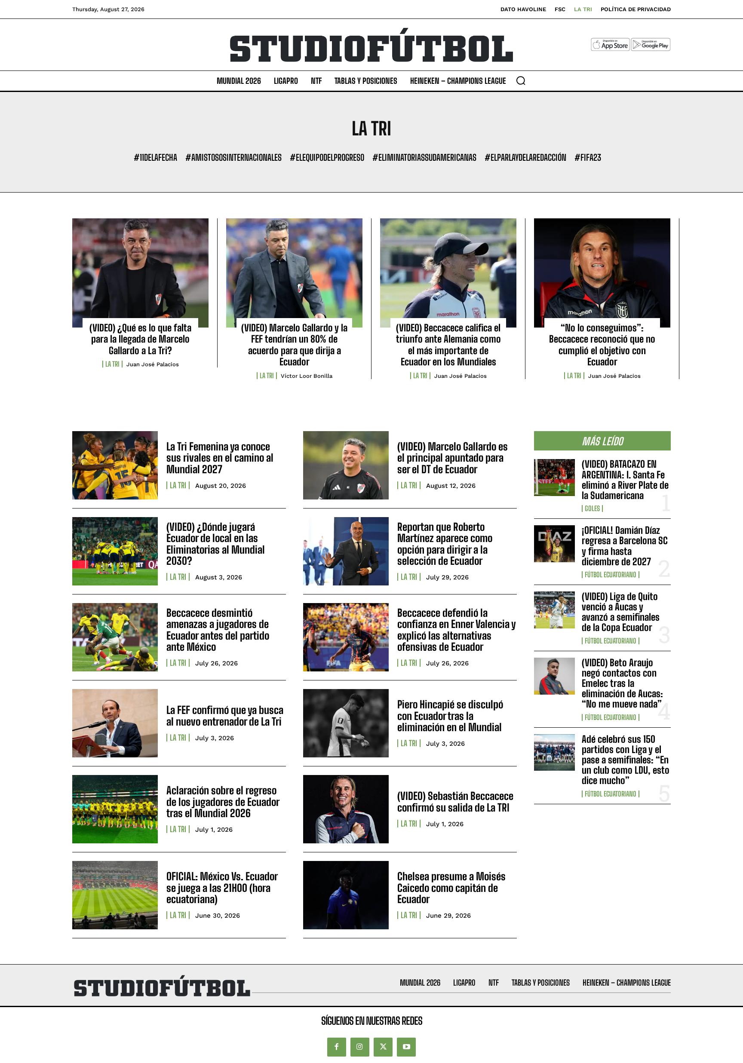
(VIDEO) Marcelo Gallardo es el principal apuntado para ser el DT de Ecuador (452, 457)
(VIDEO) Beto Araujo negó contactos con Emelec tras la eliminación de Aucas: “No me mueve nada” (622, 683)
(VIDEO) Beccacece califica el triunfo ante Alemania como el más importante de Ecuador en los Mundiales (448, 345)
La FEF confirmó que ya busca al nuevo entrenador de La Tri (224, 715)
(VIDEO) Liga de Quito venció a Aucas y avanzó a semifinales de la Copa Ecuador (621, 612)
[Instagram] (359, 1047)
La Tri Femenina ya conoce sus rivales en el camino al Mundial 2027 (219, 457)
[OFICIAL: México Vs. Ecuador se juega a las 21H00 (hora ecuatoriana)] (115, 895)
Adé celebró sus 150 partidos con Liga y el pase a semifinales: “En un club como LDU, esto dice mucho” (625, 760)
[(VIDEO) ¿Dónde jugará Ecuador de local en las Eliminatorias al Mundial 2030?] (115, 551)
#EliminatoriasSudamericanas (424, 157)
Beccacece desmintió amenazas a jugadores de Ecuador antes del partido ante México (217, 630)
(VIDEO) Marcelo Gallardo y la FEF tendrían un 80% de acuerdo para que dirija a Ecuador (294, 345)
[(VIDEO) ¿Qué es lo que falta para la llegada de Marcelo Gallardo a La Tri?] (140, 273)
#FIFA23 (587, 157)
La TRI (112, 364)
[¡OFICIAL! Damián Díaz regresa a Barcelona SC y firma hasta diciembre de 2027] (554, 543)
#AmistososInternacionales (233, 157)
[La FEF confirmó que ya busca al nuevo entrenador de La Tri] (115, 723)
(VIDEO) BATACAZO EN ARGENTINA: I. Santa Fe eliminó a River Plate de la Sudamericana (625, 479)
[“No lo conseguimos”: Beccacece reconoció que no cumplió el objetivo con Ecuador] (602, 273)
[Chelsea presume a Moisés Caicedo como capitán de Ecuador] (346, 895)
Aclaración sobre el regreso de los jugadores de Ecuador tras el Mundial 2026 (222, 801)
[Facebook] (336, 1047)
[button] (520, 80)
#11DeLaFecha (155, 157)
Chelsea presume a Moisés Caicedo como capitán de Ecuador (451, 887)
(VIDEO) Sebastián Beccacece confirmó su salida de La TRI (455, 801)
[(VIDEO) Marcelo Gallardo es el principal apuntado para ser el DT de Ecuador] (346, 465)
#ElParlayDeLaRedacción (525, 157)
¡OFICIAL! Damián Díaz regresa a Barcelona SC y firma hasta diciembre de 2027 (625, 545)
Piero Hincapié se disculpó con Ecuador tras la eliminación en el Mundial (450, 715)
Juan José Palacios (152, 364)
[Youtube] (406, 1047)
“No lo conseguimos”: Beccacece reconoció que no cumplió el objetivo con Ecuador (602, 345)
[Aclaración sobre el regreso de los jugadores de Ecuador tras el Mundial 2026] (115, 809)
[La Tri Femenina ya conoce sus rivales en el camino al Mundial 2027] (115, 465)
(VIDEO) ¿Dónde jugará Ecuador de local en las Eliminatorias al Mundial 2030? (215, 544)
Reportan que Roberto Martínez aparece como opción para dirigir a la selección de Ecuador (444, 544)
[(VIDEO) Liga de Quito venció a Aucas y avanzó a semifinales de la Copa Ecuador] (554, 609)
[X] (383, 1047)
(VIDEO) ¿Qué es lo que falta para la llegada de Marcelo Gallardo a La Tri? (140, 339)
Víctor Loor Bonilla (306, 376)
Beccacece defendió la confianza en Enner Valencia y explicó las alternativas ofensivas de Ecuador (456, 630)
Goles (592, 508)
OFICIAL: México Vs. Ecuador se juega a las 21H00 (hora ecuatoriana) (222, 887)
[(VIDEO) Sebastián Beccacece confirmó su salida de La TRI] (346, 809)
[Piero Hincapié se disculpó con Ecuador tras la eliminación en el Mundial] (346, 723)
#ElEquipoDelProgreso (327, 157)
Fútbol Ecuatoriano (610, 574)
